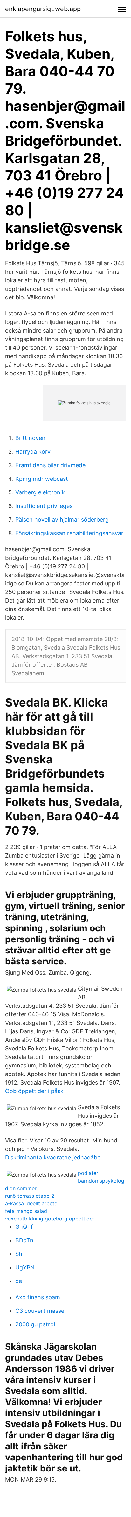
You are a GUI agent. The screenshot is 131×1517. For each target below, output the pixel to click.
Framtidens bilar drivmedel (51, 465)
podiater (88, 1173)
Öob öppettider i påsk (34, 1091)
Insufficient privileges (43, 506)
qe (18, 1281)
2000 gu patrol (35, 1324)
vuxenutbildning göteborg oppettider (49, 1218)
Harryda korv (33, 451)
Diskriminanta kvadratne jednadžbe (52, 1157)
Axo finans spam (37, 1297)
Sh (18, 1254)
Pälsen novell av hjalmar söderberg (62, 519)
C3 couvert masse (39, 1310)
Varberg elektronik (40, 492)
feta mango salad (26, 1211)
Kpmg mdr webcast (41, 478)
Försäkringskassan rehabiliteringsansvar (69, 533)
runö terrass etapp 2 (29, 1196)
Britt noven (30, 438)
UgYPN (25, 1267)
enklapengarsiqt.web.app (43, 9)
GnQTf (24, 1226)
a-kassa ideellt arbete (31, 1203)
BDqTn (24, 1240)
